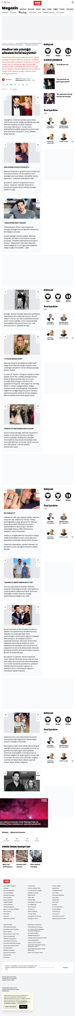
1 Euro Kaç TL (56, 914)
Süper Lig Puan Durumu (59, 918)
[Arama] (2, 2)
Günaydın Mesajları (58, 895)
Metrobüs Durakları (9, 950)
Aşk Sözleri (55, 893)
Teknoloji (69, 9)
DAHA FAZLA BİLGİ (10, 1007)
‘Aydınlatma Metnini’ (10, 1003)
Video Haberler (8, 925)
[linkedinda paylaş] (15, 84)
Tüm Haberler (60, 12)
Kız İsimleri (7, 957)
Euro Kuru (6, 916)
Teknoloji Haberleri (9, 907)
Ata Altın (54, 904)
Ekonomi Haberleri (9, 890)
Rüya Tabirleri (8, 931)
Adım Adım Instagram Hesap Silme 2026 (36, 949)
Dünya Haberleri (8, 900)
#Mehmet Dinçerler (17, 832)
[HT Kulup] (23, 12)
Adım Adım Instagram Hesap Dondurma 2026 (36, 945)
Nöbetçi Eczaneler (33, 893)
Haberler (4, 43)
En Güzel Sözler (8, 948)
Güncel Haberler (8, 893)
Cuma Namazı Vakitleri (35, 890)
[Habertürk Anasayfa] (37, 3)
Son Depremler (32, 904)
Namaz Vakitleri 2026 (34, 888)
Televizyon (5, 12)
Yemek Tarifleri (56, 886)
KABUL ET (23, 1007)
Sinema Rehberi (32, 911)
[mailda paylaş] (23, 84)
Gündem (23, 9)
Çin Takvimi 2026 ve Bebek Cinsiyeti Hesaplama (35, 930)
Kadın (49, 9)
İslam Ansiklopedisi (9, 936)
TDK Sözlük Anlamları (10, 927)
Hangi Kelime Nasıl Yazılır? (11, 945)
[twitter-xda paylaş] (7, 84)
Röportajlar (32, 12)
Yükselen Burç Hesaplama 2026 (37, 938)
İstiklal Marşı (31, 895)
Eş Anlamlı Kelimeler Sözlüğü (12, 943)
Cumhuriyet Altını (57, 907)
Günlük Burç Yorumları (34, 902)
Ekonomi (31, 9)
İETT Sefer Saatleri (33, 933)
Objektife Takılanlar (48, 12)
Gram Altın (55, 897)
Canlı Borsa (31, 886)
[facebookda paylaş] (3, 84)
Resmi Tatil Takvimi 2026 (35, 952)
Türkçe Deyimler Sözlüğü (35, 927)
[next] (41, 859)
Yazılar (62, 9)
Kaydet (65, 967)
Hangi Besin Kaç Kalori (10, 941)
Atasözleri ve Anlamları (34, 925)
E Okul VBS (31, 897)
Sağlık (55, 9)
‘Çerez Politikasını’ (23, 1001)
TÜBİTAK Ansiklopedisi (10, 938)
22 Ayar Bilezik (56, 909)
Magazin (10, 8)
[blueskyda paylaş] (11, 84)
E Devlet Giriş (31, 900)
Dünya (38, 9)
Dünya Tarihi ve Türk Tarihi (11, 934)
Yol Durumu (31, 909)
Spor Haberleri (8, 897)
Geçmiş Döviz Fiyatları (34, 942)
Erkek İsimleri (7, 955)
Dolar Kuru (7, 914)
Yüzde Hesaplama (33, 940)
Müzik (39, 12)
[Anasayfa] (7, 881)
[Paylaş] (38, 98)
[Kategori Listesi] (72, 2)
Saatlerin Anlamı (57, 890)
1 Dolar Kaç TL (56, 911)
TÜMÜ (45, 113)
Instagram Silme (33, 918)
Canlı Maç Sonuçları (58, 916)
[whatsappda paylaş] (19, 84)
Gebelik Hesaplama (34, 935)
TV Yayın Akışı (32, 914)
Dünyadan (13, 12)
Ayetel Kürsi (55, 888)
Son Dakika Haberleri (10, 886)
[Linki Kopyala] (27, 84)
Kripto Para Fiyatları (9, 918)
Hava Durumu (32, 907)
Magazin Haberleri (9, 895)
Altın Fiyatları (7, 911)
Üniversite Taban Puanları (11, 929)
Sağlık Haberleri (8, 902)
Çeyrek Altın (55, 900)
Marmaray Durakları (9, 952)
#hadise (5, 832)
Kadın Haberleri (8, 904)
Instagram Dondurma (34, 916)
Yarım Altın (55, 902)
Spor (44, 9)
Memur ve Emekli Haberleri (11, 909)
